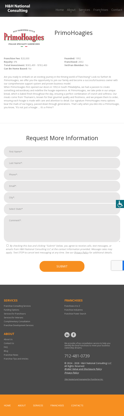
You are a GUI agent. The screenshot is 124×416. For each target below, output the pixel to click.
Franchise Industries (73, 309)
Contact (116, 10)
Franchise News (11, 355)
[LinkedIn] (67, 334)
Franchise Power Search (75, 313)
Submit (62, 266)
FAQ (6, 347)
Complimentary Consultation (17, 321)
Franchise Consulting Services (17, 306)
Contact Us (9, 343)
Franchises (100, 10)
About (71, 10)
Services (84, 10)
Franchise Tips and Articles (16, 358)
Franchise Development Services (18, 325)
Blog (6, 351)
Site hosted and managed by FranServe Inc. (83, 379)
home (7, 405)
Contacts (77, 405)
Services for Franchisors (15, 313)
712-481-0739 (77, 356)
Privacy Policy (81, 252)
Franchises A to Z (72, 306)
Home (60, 10)
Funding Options (11, 309)
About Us (8, 339)
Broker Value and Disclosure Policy (83, 368)
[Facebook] (73, 334)
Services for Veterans (13, 317)
